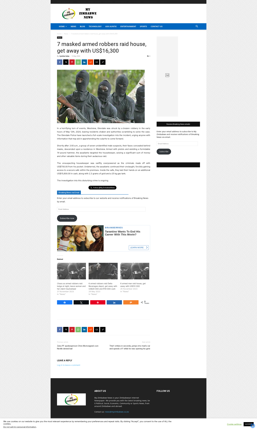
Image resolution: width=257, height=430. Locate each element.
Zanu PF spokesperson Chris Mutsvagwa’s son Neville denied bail (77, 347)
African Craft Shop (94, 2)
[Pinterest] (72, 62)
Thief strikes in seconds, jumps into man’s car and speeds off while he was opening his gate (129, 347)
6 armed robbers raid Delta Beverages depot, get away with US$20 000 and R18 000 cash (103, 286)
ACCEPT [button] (248, 424)
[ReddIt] (90, 62)
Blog (82, 26)
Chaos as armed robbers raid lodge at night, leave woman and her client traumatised (71, 286)
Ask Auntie (111, 26)
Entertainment (128, 26)
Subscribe (163, 151)
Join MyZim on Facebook (178, 165)
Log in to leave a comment (68, 365)
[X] (66, 62)
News (73, 26)
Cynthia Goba (64, 56)
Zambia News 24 (120, 2)
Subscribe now (67, 218)
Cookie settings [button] (234, 424)
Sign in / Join (82, 2)
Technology (95, 26)
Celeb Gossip (108, 2)
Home (62, 26)
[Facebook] (59, 62)
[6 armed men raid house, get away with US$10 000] (134, 271)
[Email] (96, 62)
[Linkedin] (84, 62)
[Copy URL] (102, 62)
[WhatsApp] (78, 62)
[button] (197, 26)
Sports (143, 26)
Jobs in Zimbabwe (135, 2)
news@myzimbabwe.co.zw (117, 412)
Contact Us (163, 2)
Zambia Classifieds (150, 2)
